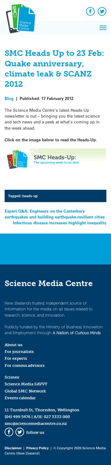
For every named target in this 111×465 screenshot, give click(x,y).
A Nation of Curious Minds (77, 332)
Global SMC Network (25, 391)
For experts (16, 358)
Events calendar (20, 398)
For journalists (19, 351)
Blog (9, 98)
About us (13, 345)
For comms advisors (24, 365)
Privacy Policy (37, 448)
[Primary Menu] (103, 28)
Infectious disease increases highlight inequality (59, 222)
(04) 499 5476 (18, 416)
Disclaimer (13, 448)
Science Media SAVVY (26, 384)
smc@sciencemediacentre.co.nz (36, 423)
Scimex (12, 377)
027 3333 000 (57, 416)
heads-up (30, 196)
